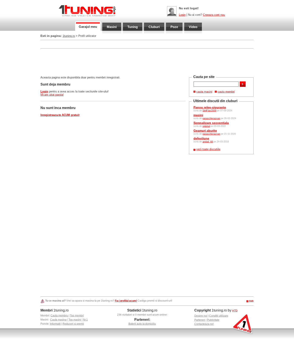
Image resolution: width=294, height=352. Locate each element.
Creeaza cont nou (214, 14)
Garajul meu (88, 26)
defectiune (201, 138)
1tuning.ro (69, 35)
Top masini (74, 319)
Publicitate (213, 319)
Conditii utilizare (218, 315)
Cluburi (154, 27)
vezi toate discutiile (208, 149)
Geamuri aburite (205, 130)
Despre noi (200, 315)
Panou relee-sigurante (209, 107)
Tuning (132, 27)
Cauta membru (59, 315)
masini (198, 115)
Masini (112, 27)
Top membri (77, 315)
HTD (235, 310)
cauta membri (226, 91)
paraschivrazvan (211, 118)
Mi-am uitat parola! (52, 94)
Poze (174, 27)
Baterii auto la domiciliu (142, 323)
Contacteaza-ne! (204, 324)
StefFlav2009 (209, 110)
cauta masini (204, 91)
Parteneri (199, 319)
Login (182, 14)
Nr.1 (85, 319)
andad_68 (208, 141)
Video (193, 27)
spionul (206, 126)
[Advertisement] (118, 43)
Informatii (55, 323)
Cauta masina (58, 319)
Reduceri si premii (73, 323)
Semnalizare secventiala (211, 123)
